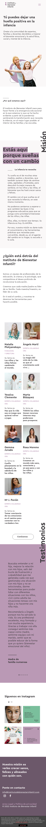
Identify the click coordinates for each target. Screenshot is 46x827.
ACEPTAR (23, 825)
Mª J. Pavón (11, 500)
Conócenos (22, 537)
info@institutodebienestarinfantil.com (20, 792)
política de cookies (22, 822)
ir (9, 702)
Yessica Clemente (11, 396)
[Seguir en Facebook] (10, 795)
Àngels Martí (30, 344)
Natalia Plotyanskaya (13, 345)
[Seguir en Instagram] (4, 795)
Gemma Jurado (9, 448)
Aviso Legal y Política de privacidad (19, 804)
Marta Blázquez (28, 396)
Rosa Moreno (31, 447)
